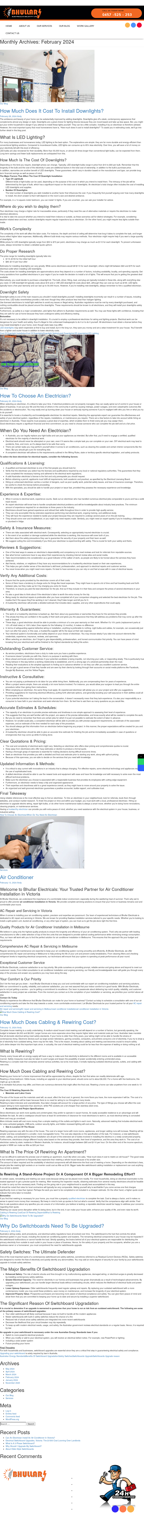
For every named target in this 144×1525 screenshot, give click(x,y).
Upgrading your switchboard (12, 1353)
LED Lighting (93, 333)
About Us (24, 26)
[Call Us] (141, 768)
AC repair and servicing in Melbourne (37, 1008)
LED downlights (7, 327)
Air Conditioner (16, 876)
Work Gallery (85, 26)
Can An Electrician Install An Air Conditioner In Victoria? (30, 1437)
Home (9, 26)
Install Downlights (66, 333)
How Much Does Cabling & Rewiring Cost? (48, 1021)
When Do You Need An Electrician (42, 814)
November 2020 (13, 1382)
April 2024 (10, 1371)
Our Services (44, 26)
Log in (8, 1410)
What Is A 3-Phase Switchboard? (20, 1443)
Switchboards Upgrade (82, 1356)
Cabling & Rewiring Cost (11, 1212)
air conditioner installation (65, 1008)
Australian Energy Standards (12, 1356)
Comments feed (13, 1416)
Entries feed (11, 1413)
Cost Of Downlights (34, 333)
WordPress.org (12, 1419)
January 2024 (12, 1380)
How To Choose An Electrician (13, 814)
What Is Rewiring (52, 1212)
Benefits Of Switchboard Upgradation (41, 1356)
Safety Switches (65, 1356)
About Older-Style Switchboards (20, 1448)
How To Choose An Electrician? (35, 395)
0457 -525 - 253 (117, 14)
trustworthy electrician (18, 809)
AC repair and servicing (10, 1008)
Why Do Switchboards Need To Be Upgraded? (52, 1225)
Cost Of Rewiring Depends (33, 1212)
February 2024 (12, 1377)
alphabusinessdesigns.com (124, 1518)
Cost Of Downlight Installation (13, 333)
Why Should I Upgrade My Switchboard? (24, 1446)
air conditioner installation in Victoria (92, 1008)
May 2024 (10, 1368)
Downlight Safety (50, 333)
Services (4, 869)
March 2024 (11, 1374)
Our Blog (64, 26)
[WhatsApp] (141, 761)
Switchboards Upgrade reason (106, 1356)
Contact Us (12, 33)
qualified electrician (76, 1198)
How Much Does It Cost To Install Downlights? (52, 110)
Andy (19, 116)
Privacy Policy (82, 1503)
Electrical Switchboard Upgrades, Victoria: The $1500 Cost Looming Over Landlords (43, 1440)
